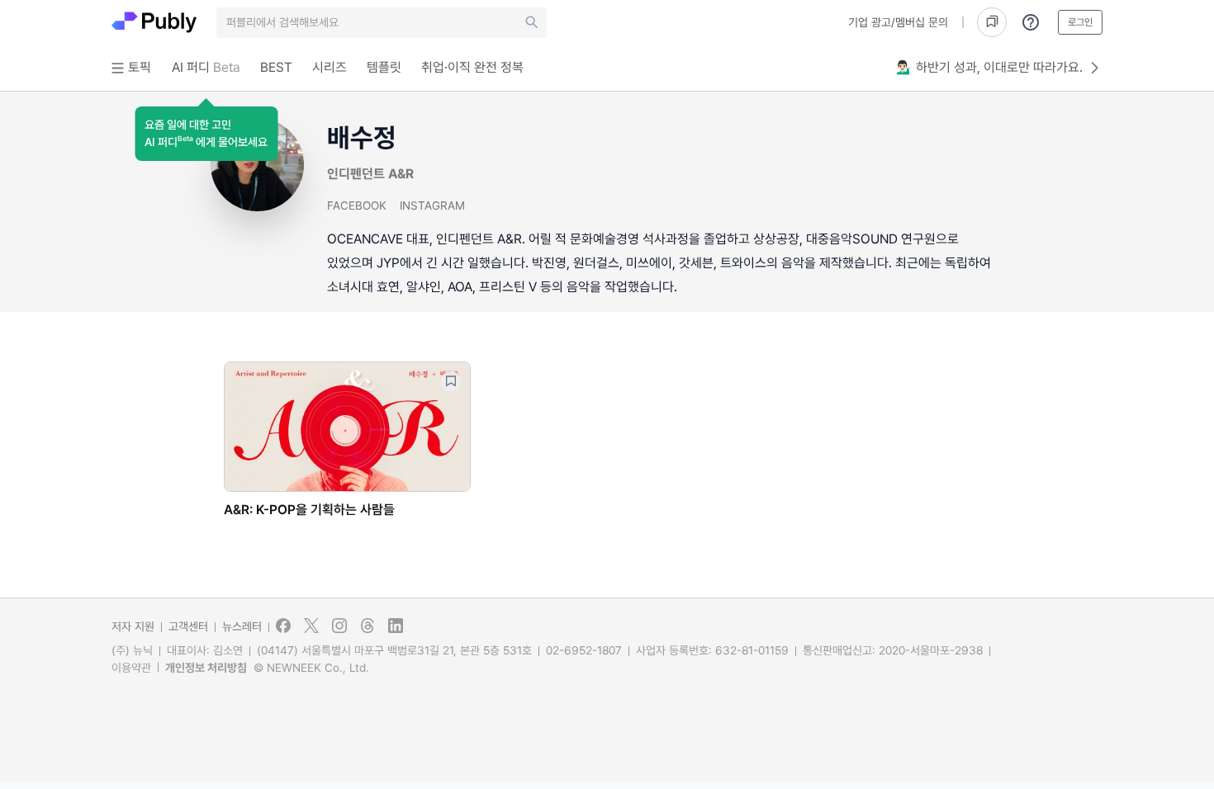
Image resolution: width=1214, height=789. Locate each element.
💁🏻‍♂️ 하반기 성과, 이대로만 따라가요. (989, 67)
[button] (206, 133)
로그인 (1080, 22)
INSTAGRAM (432, 205)
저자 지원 (132, 626)
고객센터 (188, 626)
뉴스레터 (242, 626)
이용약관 (131, 667)
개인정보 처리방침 (206, 667)
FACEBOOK (356, 205)
